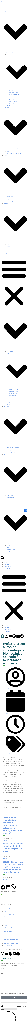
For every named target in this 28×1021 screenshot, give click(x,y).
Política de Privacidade (21, 995)
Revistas (8, 246)
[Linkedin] (18, 636)
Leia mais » (5, 840)
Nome (2, 968)
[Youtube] (10, 636)
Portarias (11, 103)
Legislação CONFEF (13, 92)
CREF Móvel (9, 151)
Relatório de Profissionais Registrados (15, 153)
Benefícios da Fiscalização (12, 148)
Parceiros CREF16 (8, 941)
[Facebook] (22, 636)
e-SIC (5, 911)
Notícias (8, 244)
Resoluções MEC (13, 99)
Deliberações (12, 96)
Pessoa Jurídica (10, 198)
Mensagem (3, 984)
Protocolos (6, 562)
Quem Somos (9, 52)
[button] (14, 282)
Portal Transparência (9, 252)
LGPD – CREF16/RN (8, 927)
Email (2, 973)
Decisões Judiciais (13, 90)
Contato (5, 253)
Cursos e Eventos (10, 250)
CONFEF (5, 925)
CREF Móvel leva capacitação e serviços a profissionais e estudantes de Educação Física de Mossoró (12, 825)
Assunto (3, 978)
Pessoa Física (9, 196)
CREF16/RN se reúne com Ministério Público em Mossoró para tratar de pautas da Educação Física (14, 867)
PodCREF (8, 248)
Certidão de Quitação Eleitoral (11, 939)
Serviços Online (10, 201)
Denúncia (8, 150)
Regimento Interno (13, 98)
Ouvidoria (6, 909)
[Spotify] (14, 636)
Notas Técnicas (13, 101)
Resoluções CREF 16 (14, 94)
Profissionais (7, 568)
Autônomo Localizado (11, 200)
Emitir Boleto (7, 564)
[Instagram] (6, 636)
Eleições (8, 105)
